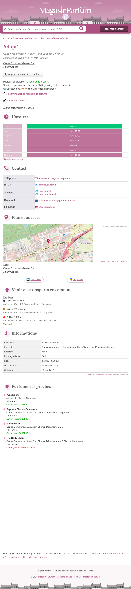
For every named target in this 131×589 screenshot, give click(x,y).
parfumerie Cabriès (37, 557)
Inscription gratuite (91, 577)
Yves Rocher (13, 394)
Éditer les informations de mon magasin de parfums (108, 374)
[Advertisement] (101, 64)
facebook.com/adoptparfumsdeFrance (58, 200)
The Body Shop (15, 438)
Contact (77, 577)
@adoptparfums (47, 207)
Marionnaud (13, 423)
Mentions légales (64, 577)
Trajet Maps (78, 280)
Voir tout (7, 324)
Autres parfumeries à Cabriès (18, 107)
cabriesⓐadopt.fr (47, 185)
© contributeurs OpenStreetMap (115, 226)
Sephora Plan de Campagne (21, 409)
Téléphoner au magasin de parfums (53, 178)
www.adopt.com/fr (48, 194)
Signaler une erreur (13, 159)
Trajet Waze (36, 280)
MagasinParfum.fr (65, 13)
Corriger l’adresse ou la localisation (114, 261)
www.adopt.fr (45, 191)
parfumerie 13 (18, 557)
